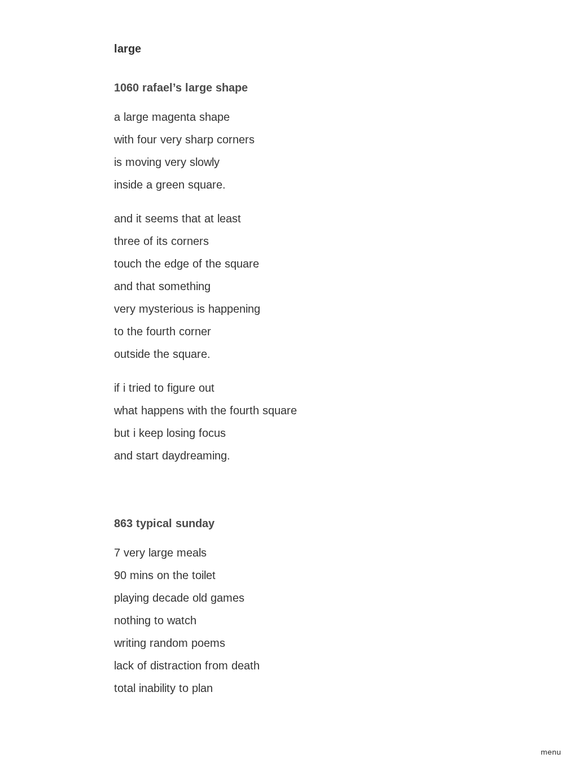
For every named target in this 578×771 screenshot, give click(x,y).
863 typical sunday (164, 523)
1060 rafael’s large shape (181, 87)
